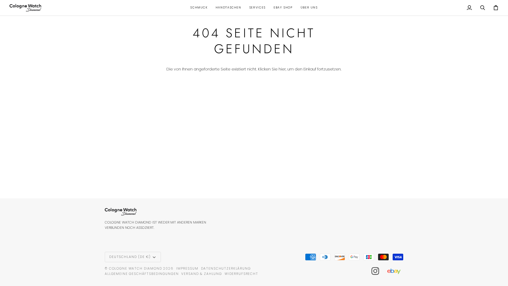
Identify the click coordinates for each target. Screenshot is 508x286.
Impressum (187, 268)
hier (282, 69)
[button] (198, 8)
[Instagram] (375, 271)
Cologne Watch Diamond (135, 268)
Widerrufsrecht (241, 273)
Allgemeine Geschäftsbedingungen (142, 273)
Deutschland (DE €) (130, 256)
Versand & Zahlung (201, 273)
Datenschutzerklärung (226, 268)
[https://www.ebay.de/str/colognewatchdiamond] (396, 271)
